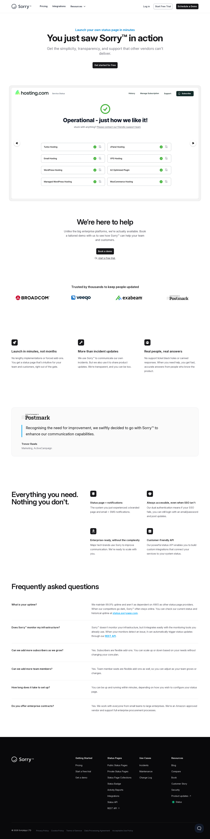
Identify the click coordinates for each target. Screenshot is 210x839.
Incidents (144, 765)
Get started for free (105, 65)
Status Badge (114, 783)
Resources (76, 6)
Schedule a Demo (187, 6)
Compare (176, 771)
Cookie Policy (57, 830)
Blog (173, 765)
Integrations (59, 6)
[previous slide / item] (17, 143)
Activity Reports (115, 790)
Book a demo (105, 251)
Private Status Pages (117, 771)
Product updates (179, 796)
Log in (146, 6)
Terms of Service (74, 830)
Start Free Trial (163, 6)
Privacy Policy (42, 830)
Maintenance (146, 771)
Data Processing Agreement (97, 830)
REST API (110, 636)
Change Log (145, 777)
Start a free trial (83, 771)
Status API (112, 802)
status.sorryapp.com (125, 613)
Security (175, 790)
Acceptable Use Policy (122, 830)
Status (179, 802)
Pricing (44, 6)
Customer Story (179, 783)
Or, (105, 258)
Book (174, 777)
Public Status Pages (117, 765)
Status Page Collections (119, 777)
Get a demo (81, 777)
